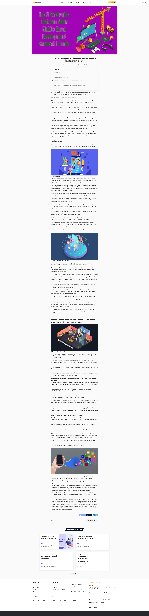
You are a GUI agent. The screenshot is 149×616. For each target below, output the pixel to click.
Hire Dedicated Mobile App (77, 589)
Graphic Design (74, 587)
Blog (90, 2)
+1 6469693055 (106, 599)
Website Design (55, 587)
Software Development (57, 594)
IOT (53, 596)
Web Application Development (59, 589)
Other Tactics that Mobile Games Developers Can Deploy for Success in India (68, 80)
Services (70, 2)
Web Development (56, 585)
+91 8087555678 (96, 599)
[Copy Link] (86, 64)
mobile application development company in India (77, 193)
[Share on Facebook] (83, 64)
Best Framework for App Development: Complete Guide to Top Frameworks (49, 557)
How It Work (36, 587)
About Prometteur (37, 585)
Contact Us (35, 594)
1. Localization (57, 72)
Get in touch (113, 2)
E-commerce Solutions (57, 591)
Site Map (35, 596)
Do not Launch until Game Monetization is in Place (64, 87)
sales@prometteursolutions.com (98, 602)
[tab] (97, 582)
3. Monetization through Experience (61, 77)
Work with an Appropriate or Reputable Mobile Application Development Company (70, 85)
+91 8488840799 (95, 607)
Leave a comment (92, 520)
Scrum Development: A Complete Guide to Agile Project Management (85, 538)
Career (34, 589)
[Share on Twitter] (85, 64)
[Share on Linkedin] (94, 515)
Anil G (64, 64)
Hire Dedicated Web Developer (78, 591)
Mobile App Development (76, 584)
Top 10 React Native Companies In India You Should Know (48, 538)
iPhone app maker (88, 133)
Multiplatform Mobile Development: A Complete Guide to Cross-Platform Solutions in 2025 (84, 558)
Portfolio (84, 2)
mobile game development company (59, 384)
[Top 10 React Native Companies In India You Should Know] (66, 541)
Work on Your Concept (59, 82)
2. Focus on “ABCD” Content (60, 75)
